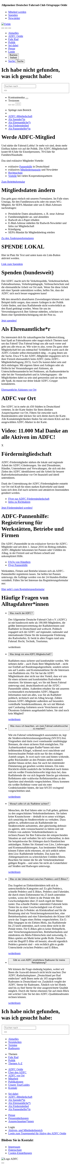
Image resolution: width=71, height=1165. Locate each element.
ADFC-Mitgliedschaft (20, 116)
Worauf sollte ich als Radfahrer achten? (29, 803)
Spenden (13, 15)
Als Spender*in (16, 119)
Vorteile (12, 175)
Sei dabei (13, 45)
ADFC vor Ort (16, 1075)
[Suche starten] (5, 90)
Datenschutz (15, 1149)
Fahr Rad (13, 39)
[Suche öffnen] (6, 28)
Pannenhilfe (25, 166)
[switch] (27, 98)
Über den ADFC (17, 1072)
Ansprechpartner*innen (21, 1121)
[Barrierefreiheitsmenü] (2, 28)
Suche (12, 61)
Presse (11, 48)
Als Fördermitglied (18, 125)
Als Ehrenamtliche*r (19, 122)
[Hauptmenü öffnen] (9, 28)
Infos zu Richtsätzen (19, 501)
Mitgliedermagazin (30, 169)
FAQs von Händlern (19, 562)
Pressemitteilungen (18, 1118)
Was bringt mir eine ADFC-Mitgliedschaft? (30, 654)
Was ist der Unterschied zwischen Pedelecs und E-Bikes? (39, 879)
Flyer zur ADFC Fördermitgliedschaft (28, 498)
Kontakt (12, 1087)
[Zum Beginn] (2, 1162)
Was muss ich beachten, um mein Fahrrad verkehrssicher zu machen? (39, 727)
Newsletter (14, 18)
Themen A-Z (15, 1063)
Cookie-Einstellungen (20, 1153)
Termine (12, 1045)
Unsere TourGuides (19, 1084)
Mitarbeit (13, 1078)
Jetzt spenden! (9, 320)
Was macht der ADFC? (21, 613)
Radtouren (14, 1048)
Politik (11, 42)
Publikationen (15, 1081)
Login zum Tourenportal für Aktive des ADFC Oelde (37, 1133)
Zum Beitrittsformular (13, 181)
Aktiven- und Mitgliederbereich (25, 1130)
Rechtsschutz (15, 172)
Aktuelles (13, 33)
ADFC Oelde (15, 36)
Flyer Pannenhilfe (18, 565)
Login (11, 51)
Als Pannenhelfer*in (19, 128)
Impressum (14, 1146)
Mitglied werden (17, 12)
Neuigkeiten (15, 1042)
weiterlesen (14, 719)
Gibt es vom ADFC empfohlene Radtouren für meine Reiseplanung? (39, 961)
